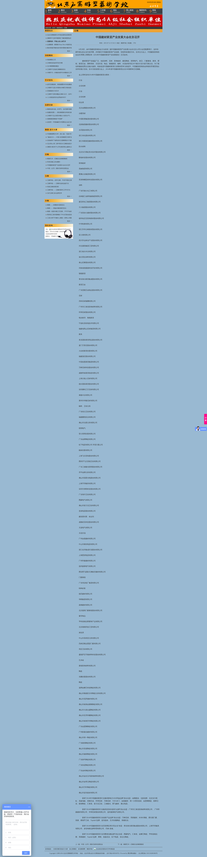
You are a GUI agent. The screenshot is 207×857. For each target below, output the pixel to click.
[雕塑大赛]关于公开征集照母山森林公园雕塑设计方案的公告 (66, 147)
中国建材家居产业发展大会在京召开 (58, 165)
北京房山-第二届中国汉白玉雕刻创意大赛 (60, 143)
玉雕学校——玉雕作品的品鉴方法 (58, 183)
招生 (116, 11)
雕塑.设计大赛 (51, 130)
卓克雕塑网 (81, 849)
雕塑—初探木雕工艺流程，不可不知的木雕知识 (62, 211)
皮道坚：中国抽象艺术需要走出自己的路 (60, 122)
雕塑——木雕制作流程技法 (55, 205)
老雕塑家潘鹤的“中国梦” (55, 119)
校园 (76, 11)
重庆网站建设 (132, 853)
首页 (53, 28)
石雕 (65, 28)
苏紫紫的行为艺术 (53, 91)
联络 (154, 11)
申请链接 (112, 849)
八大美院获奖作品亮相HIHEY (56, 97)
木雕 (47, 201)
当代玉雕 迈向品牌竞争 (54, 193)
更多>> (69, 51)
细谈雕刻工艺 (51, 60)
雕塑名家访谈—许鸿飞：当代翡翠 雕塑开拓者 (61, 109)
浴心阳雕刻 (72, 849)
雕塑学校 (124, 43)
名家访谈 (49, 105)
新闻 (50, 11)
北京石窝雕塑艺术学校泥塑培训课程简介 (60, 35)
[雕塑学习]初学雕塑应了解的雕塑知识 (59, 38)
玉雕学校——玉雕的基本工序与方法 (58, 190)
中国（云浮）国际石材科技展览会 (58, 168)
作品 (89, 11)
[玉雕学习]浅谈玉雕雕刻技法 (56, 69)
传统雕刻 (49, 55)
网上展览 (129, 11)
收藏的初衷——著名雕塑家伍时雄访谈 (59, 112)
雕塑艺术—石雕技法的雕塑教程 (57, 159)
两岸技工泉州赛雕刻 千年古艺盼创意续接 (60, 214)
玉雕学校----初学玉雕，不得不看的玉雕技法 (61, 180)
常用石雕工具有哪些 (53, 162)
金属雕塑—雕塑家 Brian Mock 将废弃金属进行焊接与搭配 (65, 44)
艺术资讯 (49, 80)
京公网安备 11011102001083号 (148, 853)
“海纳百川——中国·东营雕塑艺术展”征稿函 (61, 137)
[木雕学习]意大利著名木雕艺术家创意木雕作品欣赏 (63, 87)
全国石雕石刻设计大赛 (60, 849)
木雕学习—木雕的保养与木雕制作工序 (59, 72)
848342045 (67, 229)
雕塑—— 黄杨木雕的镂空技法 (56, 208)
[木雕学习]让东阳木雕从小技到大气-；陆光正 (61, 115)
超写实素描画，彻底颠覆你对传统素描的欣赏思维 (63, 84)
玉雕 (47, 176)
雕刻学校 (89, 849)
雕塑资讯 (143, 11)
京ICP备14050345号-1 (114, 853)
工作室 (103, 11)
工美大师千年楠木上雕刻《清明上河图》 (60, 218)
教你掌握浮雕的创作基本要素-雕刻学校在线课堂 (62, 48)
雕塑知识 (49, 31)
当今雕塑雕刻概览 (53, 66)
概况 (64, 11)
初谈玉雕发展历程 (53, 186)
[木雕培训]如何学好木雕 (55, 63)
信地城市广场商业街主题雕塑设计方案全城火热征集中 (64, 140)
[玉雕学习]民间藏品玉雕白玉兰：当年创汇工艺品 (62, 94)
